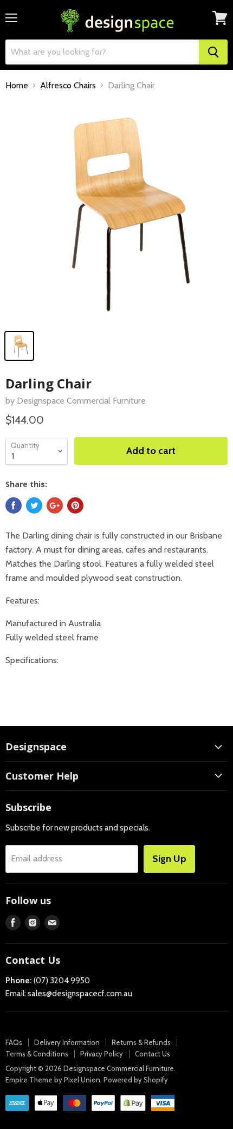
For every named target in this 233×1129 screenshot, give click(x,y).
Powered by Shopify (135, 1079)
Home (16, 85)
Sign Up (169, 859)
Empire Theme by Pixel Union (52, 1079)
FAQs (13, 1042)
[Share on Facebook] (13, 505)
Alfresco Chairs (68, 85)
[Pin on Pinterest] (75, 505)
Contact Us (152, 1053)
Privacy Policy (101, 1053)
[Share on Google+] (55, 505)
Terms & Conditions (36, 1053)
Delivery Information (67, 1042)
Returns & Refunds (141, 1042)
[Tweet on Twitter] (34, 505)
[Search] (213, 52)
